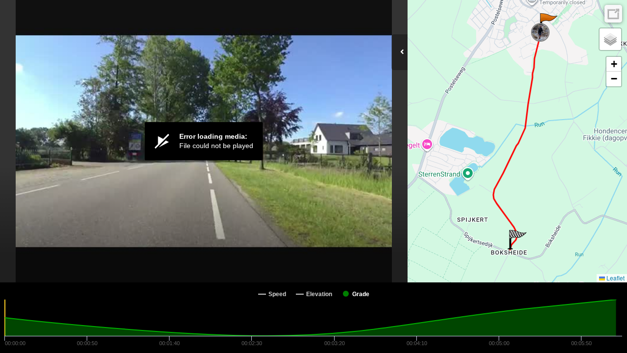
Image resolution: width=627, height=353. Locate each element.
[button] (547, 23)
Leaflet (615, 278)
